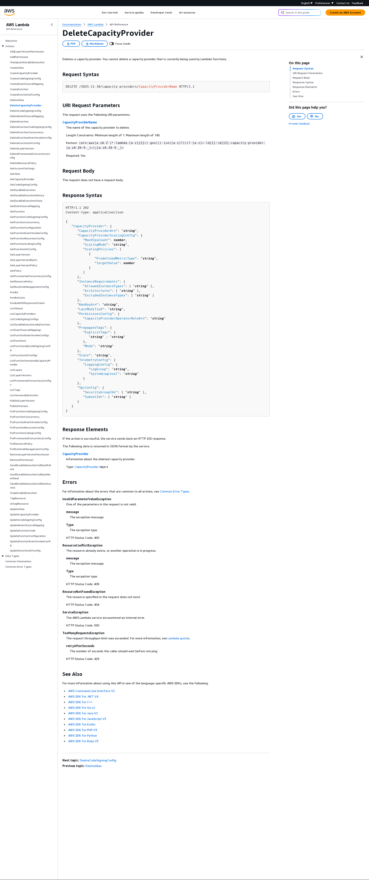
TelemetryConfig (93, 360)
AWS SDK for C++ (80, 702)
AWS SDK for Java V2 (83, 713)
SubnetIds (93, 397)
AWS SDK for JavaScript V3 (87, 719)
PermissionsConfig (95, 314)
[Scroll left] (98, 12)
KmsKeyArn (87, 304)
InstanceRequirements (98, 281)
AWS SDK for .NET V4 (83, 696)
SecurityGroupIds (100, 392)
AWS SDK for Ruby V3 (83, 741)
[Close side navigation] (52, 25)
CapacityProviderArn (97, 231)
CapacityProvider (88, 226)
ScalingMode (95, 244)
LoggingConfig (97, 364)
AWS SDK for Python (82, 735)
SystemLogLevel (104, 374)
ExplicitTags (96, 332)
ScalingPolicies (99, 249)
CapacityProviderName (79, 122)
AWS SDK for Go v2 (81, 707)
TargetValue (107, 263)
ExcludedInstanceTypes (105, 295)
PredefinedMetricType (115, 258)
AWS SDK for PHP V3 (82, 730)
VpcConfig (87, 387)
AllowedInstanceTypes (104, 286)
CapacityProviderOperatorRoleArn (115, 318)
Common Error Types (174, 491)
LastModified (90, 309)
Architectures (97, 291)
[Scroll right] (198, 12)
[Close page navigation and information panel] (361, 57)
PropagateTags (91, 327)
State (84, 355)
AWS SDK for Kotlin (81, 724)
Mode (89, 346)
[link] (119, 24)
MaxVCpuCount (96, 240)
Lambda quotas (179, 638)
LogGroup (98, 369)
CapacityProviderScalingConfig (107, 235)
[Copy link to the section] (59, 74)
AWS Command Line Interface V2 (91, 691)
